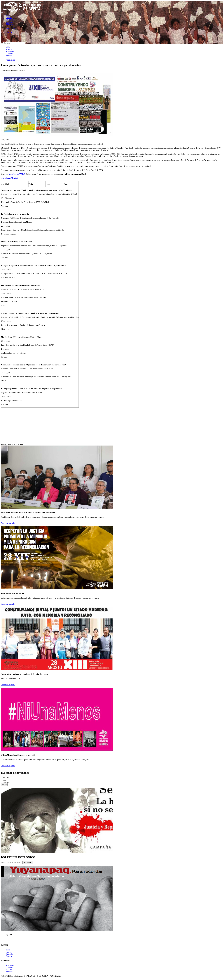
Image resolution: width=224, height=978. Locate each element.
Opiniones (9, 22)
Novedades (10, 20)
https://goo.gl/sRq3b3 (9, 178)
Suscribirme (28, 862)
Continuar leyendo (8, 523)
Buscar (4, 784)
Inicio (8, 16)
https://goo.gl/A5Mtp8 (17, 174)
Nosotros (9, 18)
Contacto (9, 32)
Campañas (9, 954)
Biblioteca (9, 24)
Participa (10, 28)
